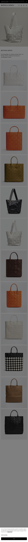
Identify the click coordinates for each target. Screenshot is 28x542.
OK (14, 538)
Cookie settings (4, 534)
